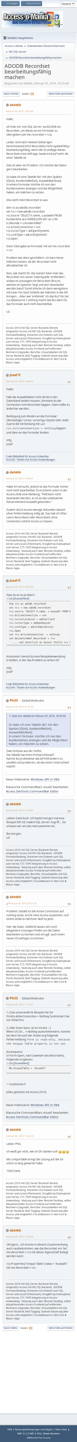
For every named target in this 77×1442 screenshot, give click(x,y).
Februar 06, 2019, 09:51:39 (23, 903)
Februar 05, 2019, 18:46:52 (19, 381)
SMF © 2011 (35, 1433)
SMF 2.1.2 (22, 1433)
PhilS (14, 700)
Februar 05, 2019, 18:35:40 (19, 111)
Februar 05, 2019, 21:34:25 (19, 810)
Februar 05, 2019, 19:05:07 (19, 478)
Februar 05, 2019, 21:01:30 (19, 706)
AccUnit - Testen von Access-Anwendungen (30, 459)
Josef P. (15, 375)
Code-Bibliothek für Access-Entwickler (27, 456)
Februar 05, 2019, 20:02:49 (19, 586)
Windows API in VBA (45, 779)
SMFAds (30, 1438)
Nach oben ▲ (62, 1429)
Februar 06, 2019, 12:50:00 (19, 1236)
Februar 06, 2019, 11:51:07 (19, 1004)
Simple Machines (51, 1433)
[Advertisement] (38, 1371)
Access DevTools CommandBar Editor (32, 791)
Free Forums (44, 1438)
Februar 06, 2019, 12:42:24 (19, 1135)
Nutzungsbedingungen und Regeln (34, 1429)
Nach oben (10, 1328)
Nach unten (11, 93)
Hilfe (9, 1429)
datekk (15, 105)
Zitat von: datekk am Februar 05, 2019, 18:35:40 (39, 716)
